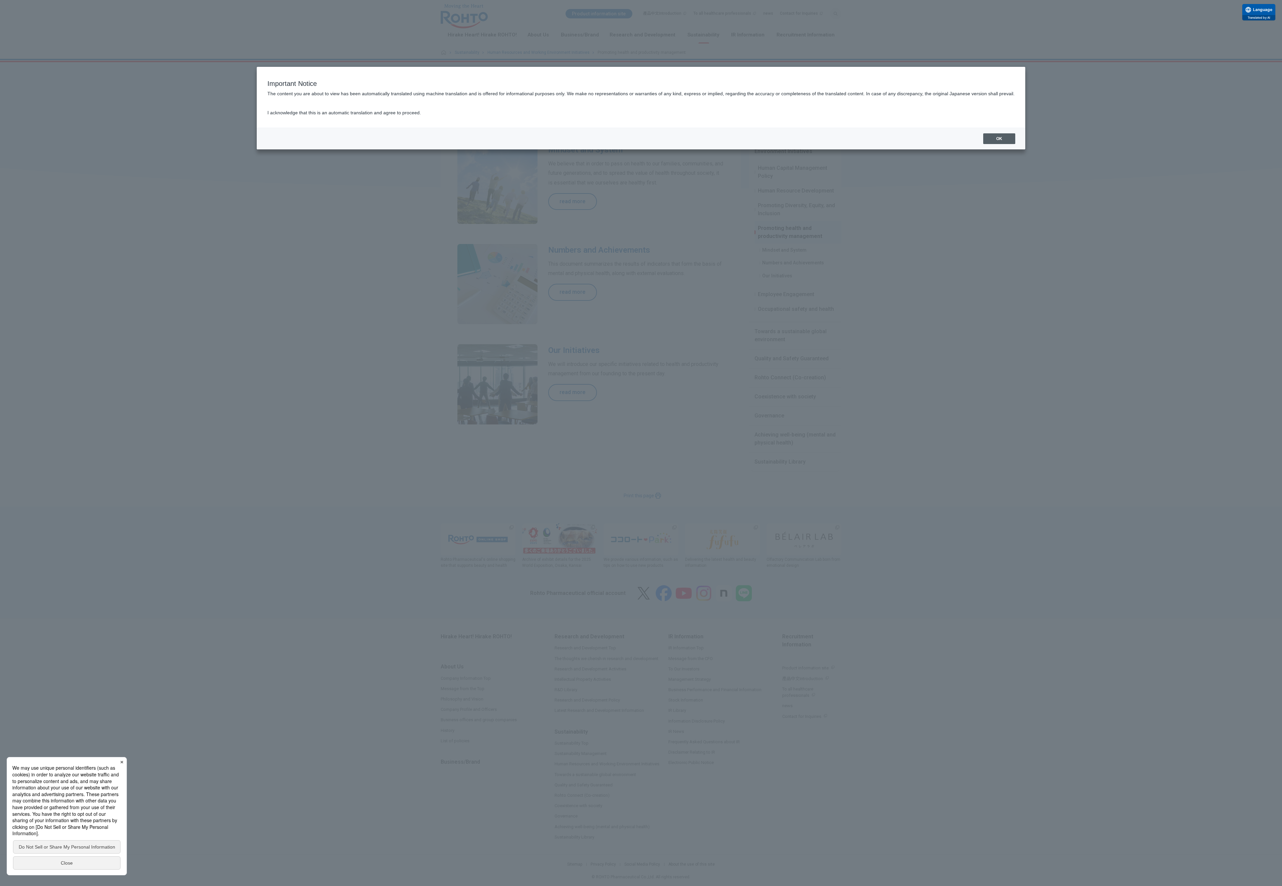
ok (999, 138)
